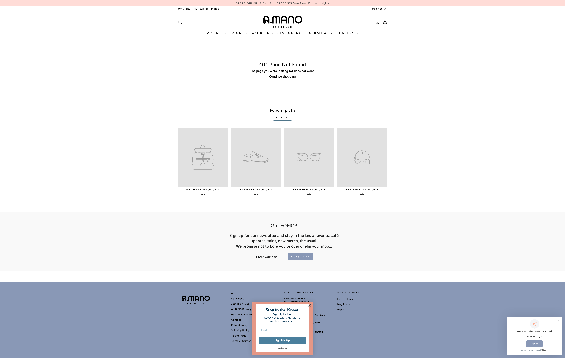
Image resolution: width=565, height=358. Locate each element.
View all (282, 117)
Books (238, 33)
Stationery (290, 33)
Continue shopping (282, 76)
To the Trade (238, 335)
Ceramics (319, 33)
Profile (215, 8)
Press (340, 309)
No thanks (282, 348)
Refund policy (239, 325)
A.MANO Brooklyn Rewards (247, 309)
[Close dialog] (309, 305)
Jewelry (346, 33)
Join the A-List (240, 303)
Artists (215, 33)
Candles (261, 33)
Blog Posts (343, 304)
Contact (236, 319)
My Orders (184, 8)
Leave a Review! (347, 299)
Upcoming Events (241, 314)
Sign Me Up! (283, 340)
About (235, 293)
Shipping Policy (240, 330)
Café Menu (237, 298)
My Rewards (200, 8)
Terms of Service (241, 340)
